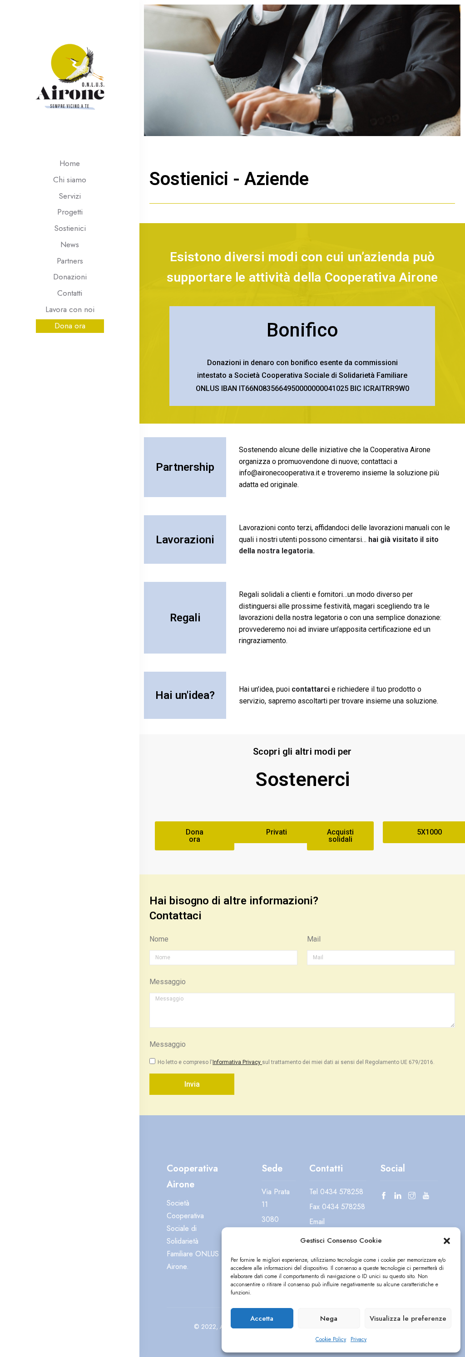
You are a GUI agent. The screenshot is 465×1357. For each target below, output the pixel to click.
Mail (314, 939)
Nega (328, 1318)
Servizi (70, 195)
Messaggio (167, 981)
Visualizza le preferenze (408, 1318)
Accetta (261, 1318)
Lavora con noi (69, 309)
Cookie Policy (331, 1339)
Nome (158, 939)
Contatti (69, 293)
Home (69, 163)
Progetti (70, 211)
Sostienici (70, 228)
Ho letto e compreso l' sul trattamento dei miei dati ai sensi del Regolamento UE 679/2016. (296, 1062)
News (69, 244)
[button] (446, 1240)
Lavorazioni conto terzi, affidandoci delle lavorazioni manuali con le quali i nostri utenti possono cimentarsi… (344, 539)
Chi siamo (69, 179)
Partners (70, 260)
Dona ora (69, 325)
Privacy (358, 1339)
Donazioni (70, 276)
